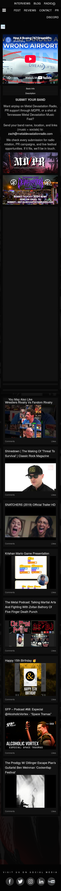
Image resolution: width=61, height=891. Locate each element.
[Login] (53, 3)
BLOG (37, 3)
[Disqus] (30, 251)
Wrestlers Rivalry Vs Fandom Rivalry (28, 402)
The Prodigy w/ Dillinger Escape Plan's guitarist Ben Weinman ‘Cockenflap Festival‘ (30, 767)
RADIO (48, 3)
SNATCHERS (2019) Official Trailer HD (30, 504)
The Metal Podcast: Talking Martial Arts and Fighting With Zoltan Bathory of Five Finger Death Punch (30, 607)
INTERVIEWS (22, 3)
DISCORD (53, 17)
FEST (17, 10)
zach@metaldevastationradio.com (30, 133)
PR (57, 10)
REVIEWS (30, 10)
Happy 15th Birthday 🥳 (20, 660)
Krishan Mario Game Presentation (27, 553)
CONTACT (45, 10)
